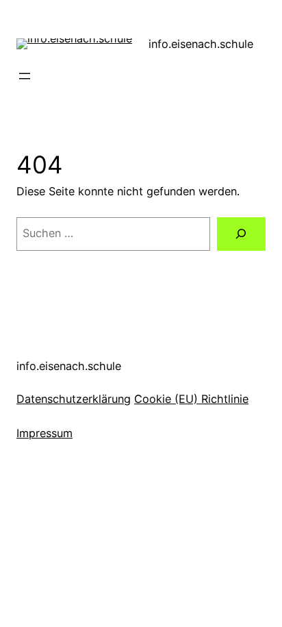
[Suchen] (241, 234)
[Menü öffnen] (24, 76)
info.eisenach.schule (201, 44)
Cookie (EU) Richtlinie (191, 399)
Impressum (44, 433)
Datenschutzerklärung (73, 399)
